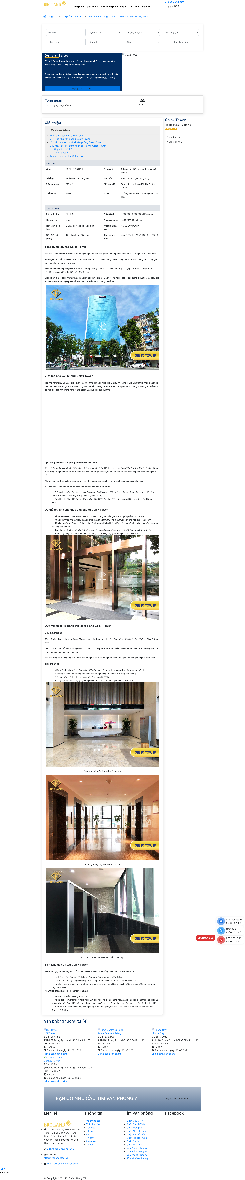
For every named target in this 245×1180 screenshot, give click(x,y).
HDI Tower (49, 1033)
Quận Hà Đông (134, 1144)
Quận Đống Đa (134, 1127)
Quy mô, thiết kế (63, 149)
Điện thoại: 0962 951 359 (60, 1148)
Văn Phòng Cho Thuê (113, 6)
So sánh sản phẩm (57, 1053)
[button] (102, 130)
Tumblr (90, 1144)
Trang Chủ (78, 6)
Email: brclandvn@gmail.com (62, 1163)
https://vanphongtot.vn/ (56, 1157)
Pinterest (91, 1141)
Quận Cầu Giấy (135, 1120)
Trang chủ (51, 16)
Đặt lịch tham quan (82, 88)
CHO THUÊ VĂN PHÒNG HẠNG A (130, 16)
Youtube (90, 1127)
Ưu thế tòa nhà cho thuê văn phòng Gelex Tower (76, 142)
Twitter (90, 1137)
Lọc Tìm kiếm (181, 42)
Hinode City (158, 1033)
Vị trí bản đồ (93, 1124)
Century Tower (52, 1060)
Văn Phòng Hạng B (137, 1151)
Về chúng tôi (93, 1120)
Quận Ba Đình (134, 1141)
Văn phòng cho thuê (72, 16)
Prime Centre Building (109, 1033)
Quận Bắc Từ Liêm (136, 1134)
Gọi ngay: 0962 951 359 (175, 1098)
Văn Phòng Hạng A (137, 1148)
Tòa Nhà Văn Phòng (137, 1158)
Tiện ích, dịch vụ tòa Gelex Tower (68, 156)
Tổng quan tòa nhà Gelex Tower (67, 135)
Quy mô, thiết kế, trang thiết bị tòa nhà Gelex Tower (78, 145)
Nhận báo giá (174, 137)
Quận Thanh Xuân (136, 1124)
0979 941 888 (174, 142)
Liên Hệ (146, 6)
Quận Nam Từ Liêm (137, 1131)
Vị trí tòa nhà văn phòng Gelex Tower (70, 139)
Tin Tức (133, 6)
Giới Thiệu (92, 6)
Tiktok (89, 1131)
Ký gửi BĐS (173, 6)
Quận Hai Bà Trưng (98, 16)
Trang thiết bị (61, 152)
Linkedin (90, 1134)
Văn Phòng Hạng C (137, 1154)
